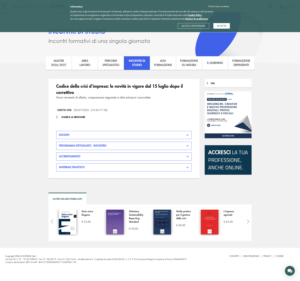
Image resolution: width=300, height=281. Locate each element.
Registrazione (251, 256)
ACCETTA (221, 26)
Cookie (280, 256)
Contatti (234, 256)
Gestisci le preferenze (196, 19)
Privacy (267, 256)
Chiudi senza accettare (218, 6)
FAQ (213, 83)
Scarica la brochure (73, 117)
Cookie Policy (195, 15)
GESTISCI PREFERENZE (193, 26)
